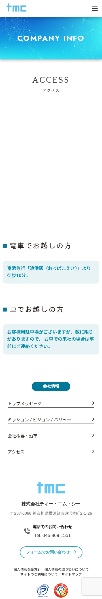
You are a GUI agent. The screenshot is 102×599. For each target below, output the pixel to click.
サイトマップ (71, 574)
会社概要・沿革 (22, 436)
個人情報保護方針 (27, 570)
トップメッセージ (25, 403)
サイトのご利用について (39, 574)
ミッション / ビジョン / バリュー (39, 419)
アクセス (16, 452)
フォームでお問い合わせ (48, 552)
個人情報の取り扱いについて (66, 570)
